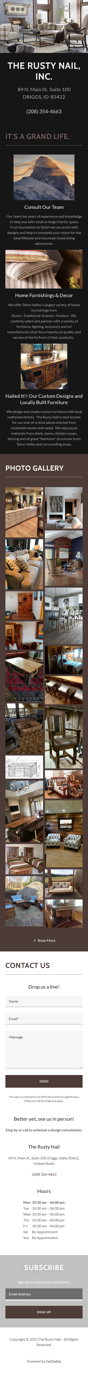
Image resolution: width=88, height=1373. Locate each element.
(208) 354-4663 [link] (44, 111)
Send (44, 1081)
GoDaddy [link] (53, 1361)
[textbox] (44, 1001)
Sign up (44, 1312)
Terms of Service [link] (46, 1101)
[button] (44, 940)
